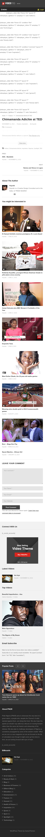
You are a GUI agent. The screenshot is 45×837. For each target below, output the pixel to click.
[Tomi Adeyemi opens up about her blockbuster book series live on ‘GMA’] (22, 681)
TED (41, 148)
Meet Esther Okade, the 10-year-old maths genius (19, 376)
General (6, 801)
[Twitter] (10, 194)
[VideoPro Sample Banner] (22, 563)
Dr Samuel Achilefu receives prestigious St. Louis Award (22, 234)
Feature (10, 115)
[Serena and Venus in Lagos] (22, 169)
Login (41, 9)
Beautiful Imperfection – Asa (12, 594)
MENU (5, 9)
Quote (6, 810)
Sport (6, 814)
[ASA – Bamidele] (22, 158)
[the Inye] (7, 579)
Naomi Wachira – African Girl (12, 452)
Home (4, 115)
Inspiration (25, 124)
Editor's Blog (8, 788)
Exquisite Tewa (7, 344)
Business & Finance (11, 785)
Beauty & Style (9, 779)
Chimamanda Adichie (15, 148)
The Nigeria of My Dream (11, 635)
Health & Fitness (9, 804)
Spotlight (36, 148)
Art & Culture (8, 776)
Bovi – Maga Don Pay (9, 444)
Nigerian (30, 148)
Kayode (12, 185)
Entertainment (9, 795)
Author (6, 148)
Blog (5, 782)
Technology (8, 820)
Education (7, 791)
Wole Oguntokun (8, 628)
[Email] (15, 194)
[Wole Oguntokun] (22, 613)
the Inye (17, 575)
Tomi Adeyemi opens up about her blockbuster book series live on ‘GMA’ (21, 696)
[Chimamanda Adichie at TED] (22, 219)
